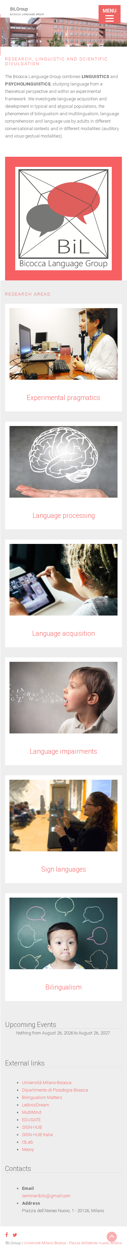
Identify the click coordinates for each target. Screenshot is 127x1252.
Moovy (28, 1149)
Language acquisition (63, 633)
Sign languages (63, 869)
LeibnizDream (35, 1104)
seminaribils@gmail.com (46, 1195)
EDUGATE (31, 1119)
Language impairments (63, 751)
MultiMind (31, 1112)
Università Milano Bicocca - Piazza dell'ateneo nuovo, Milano (73, 1243)
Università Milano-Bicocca (46, 1082)
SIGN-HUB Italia (37, 1134)
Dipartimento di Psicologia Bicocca (55, 1090)
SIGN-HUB (32, 1127)
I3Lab (27, 1142)
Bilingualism (63, 987)
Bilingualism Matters (42, 1097)
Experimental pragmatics (63, 398)
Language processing (64, 516)
